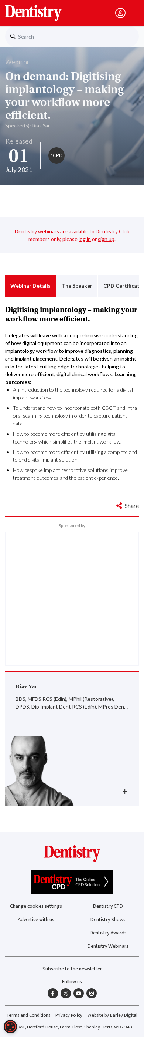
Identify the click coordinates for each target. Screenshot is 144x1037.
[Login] (120, 13)
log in (85, 239)
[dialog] (10, 1026)
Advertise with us (36, 919)
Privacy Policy (68, 1015)
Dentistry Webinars (108, 946)
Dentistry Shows (108, 919)
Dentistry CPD (108, 906)
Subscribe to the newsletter (72, 968)
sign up (106, 239)
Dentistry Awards (108, 933)
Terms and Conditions (28, 1015)
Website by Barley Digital (112, 1015)
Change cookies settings (36, 906)
